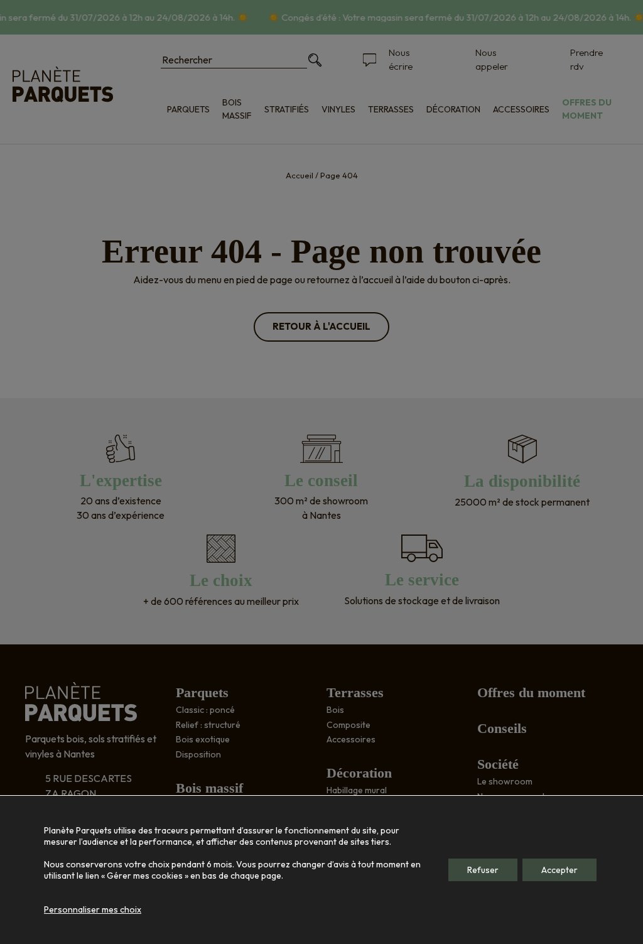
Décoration (453, 109)
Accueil (299, 175)
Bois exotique (203, 739)
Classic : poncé (205, 709)
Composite (348, 724)
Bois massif (237, 109)
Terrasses (391, 109)
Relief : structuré (208, 724)
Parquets (188, 109)
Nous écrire (401, 59)
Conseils (502, 728)
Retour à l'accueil (321, 326)
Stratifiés (286, 109)
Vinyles (338, 109)
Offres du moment (587, 109)
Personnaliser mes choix (92, 909)
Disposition (198, 754)
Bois (335, 709)
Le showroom (504, 781)
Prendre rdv (586, 59)
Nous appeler (491, 59)
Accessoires (521, 109)
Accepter (559, 870)
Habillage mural (357, 790)
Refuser (483, 870)
